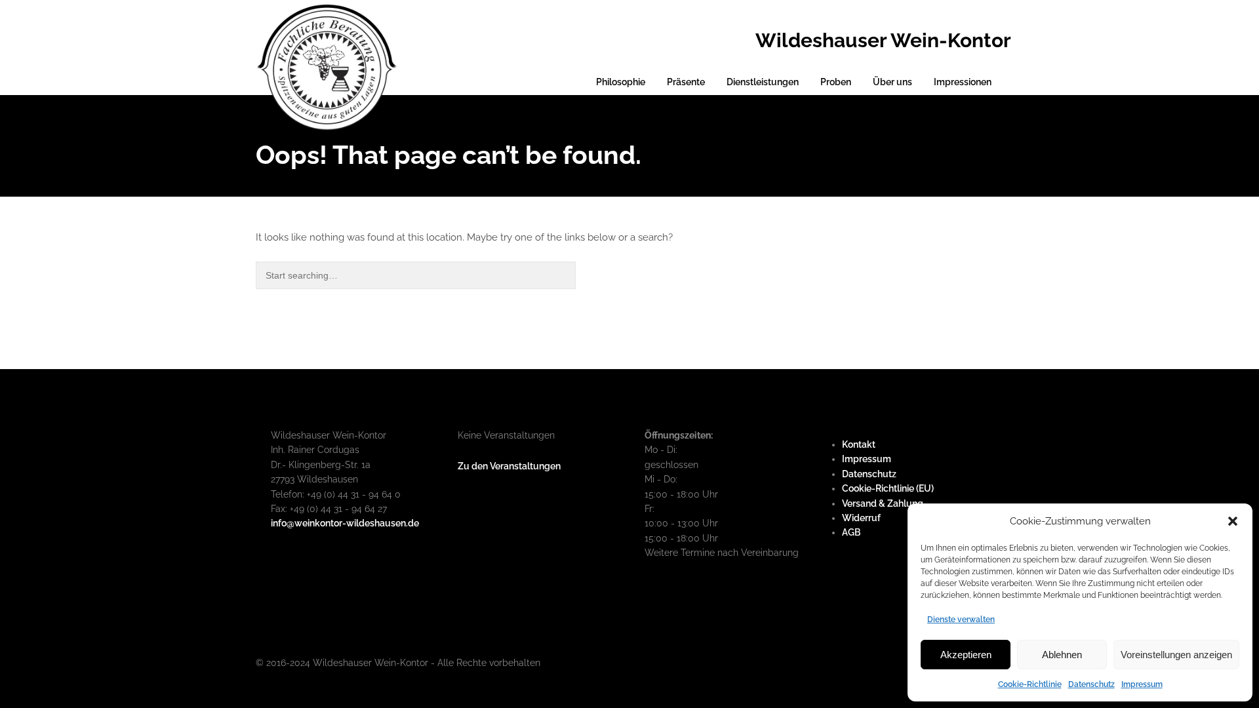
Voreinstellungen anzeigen (1176, 654)
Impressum (1142, 684)
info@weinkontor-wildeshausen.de (345, 523)
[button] (1232, 521)
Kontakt (858, 444)
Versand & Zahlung (882, 503)
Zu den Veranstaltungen (509, 466)
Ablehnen (1062, 654)
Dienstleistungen (763, 82)
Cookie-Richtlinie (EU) (888, 488)
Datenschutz (1091, 684)
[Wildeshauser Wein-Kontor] (327, 66)
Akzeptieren (965, 654)
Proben (835, 82)
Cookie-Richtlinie (1030, 684)
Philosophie (620, 82)
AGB (851, 532)
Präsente (686, 82)
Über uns (892, 82)
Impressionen (962, 82)
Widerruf (861, 518)
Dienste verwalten (961, 619)
